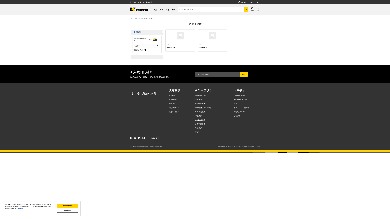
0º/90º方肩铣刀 (200, 112)
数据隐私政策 (152, 146)
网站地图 (159, 146)
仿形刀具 (198, 132)
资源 (173, 9)
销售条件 (144, 146)
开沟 (140, 18)
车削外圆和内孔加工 (201, 95)
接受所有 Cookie (67, 206)
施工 (135, 18)
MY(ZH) (243, 2)
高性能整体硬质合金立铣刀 (203, 108)
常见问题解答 (173, 100)
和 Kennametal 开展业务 (241, 108)
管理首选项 (67, 210)
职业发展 (141, 2)
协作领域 (149, 2)
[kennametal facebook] (131, 138)
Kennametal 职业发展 (240, 100)
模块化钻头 (198, 100)
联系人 (252, 11)
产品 (155, 9)
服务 (167, 9)
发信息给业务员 (254, 2)
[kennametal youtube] (139, 138)
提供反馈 (154, 138)
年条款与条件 (137, 146)
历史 (235, 104)
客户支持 (172, 95)
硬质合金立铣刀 (200, 120)
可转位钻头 (198, 128)
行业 (161, 9)
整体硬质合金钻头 (200, 104)
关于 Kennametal (239, 95)
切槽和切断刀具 (200, 124)
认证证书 (237, 116)
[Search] (246, 9)
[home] (139, 10)
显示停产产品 (138, 50)
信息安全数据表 (174, 112)
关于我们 (133, 2)
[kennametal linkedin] (135, 138)
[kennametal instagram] (143, 138)
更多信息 (20, 208)
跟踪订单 (172, 104)
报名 (244, 74)
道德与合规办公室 (239, 112)
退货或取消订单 (174, 108)
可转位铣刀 (198, 116)
